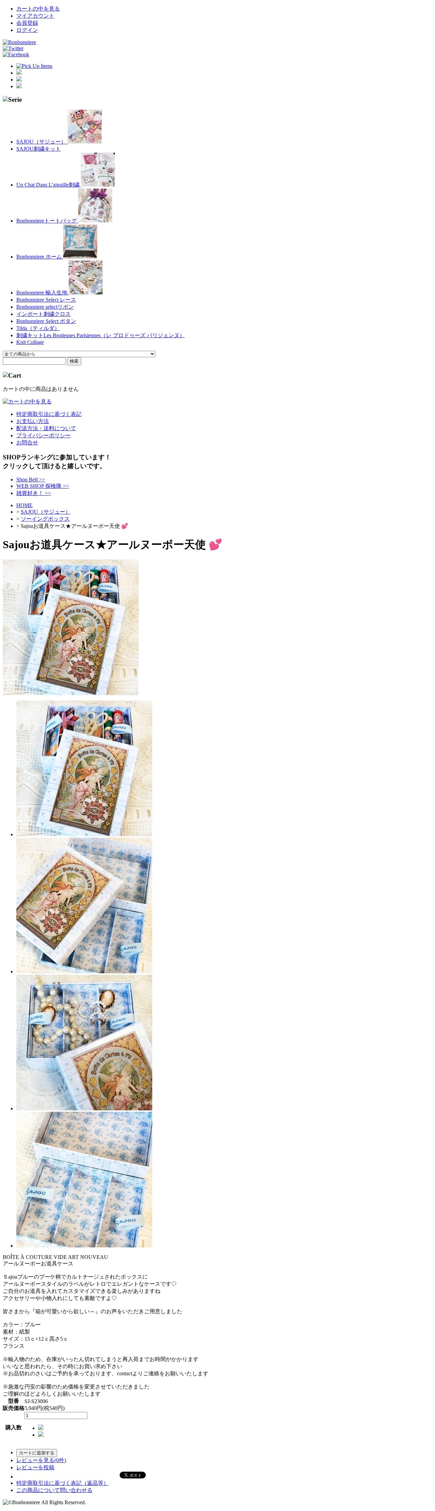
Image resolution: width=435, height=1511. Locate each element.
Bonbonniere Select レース (46, 300)
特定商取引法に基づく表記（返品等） (62, 1483)
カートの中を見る (38, 9)
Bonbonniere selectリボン (45, 307)
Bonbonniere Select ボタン (46, 321)
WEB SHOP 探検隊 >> (42, 486)
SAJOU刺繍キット (38, 149)
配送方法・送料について (46, 428)
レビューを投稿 (35, 1467)
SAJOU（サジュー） (42, 142)
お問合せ (27, 442)
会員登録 (27, 23)
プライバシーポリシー (43, 435)
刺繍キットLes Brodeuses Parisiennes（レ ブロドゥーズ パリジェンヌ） (100, 335)
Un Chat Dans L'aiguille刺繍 (48, 185)
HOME (24, 505)
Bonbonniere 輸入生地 (42, 292)
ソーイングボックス (45, 519)
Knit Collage (30, 342)
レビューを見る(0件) (41, 1460)
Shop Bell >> (30, 479)
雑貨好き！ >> (33, 493)
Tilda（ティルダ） (38, 328)
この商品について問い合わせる (54, 1490)
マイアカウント (35, 16)
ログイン (27, 30)
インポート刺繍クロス (43, 314)
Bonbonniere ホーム (39, 257)
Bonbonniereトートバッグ (47, 221)
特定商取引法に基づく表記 (49, 414)
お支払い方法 (32, 421)
